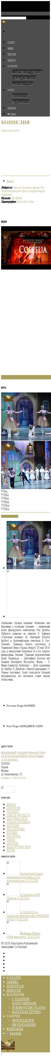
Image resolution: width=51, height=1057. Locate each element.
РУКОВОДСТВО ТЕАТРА (24, 78)
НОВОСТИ (14, 990)
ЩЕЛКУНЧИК (14, 808)
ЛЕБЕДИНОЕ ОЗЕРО (17, 818)
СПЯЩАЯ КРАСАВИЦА (18, 822)
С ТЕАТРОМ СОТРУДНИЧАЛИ (27, 72)
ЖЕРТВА (11, 850)
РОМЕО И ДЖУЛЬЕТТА (18, 815)
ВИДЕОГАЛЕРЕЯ (20, 101)
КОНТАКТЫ (15, 1029)
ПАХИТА (11, 839)
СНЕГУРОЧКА (13, 836)
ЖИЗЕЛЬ (11, 804)
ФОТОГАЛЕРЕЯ (19, 95)
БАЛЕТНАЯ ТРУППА (22, 83)
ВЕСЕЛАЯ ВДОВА (16, 829)
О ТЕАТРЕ (14, 977)
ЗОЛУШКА (12, 832)
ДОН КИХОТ (13, 811)
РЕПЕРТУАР (15, 986)
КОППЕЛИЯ (13, 825)
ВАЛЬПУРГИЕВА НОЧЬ (19, 846)
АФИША (12, 982)
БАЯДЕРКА (12, 843)
